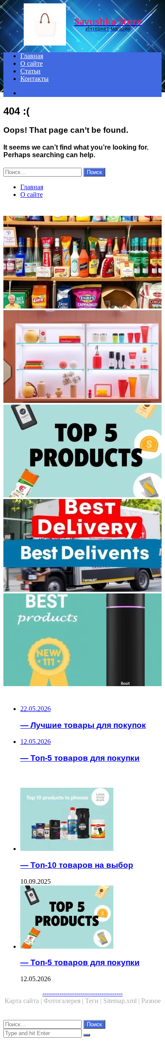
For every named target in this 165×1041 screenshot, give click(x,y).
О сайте (31, 63)
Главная (31, 55)
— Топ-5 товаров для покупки (80, 962)
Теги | (94, 1000)
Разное (151, 1000)
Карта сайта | (24, 1000)
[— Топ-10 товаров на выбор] (91, 820)
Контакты (34, 78)
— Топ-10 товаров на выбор (76, 865)
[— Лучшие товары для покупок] (82, 357)
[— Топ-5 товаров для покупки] (82, 452)
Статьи (30, 71)
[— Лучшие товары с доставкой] (82, 546)
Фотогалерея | (64, 1000)
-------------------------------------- (82, 993)
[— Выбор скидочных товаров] (82, 263)
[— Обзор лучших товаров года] (82, 640)
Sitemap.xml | (122, 1000)
